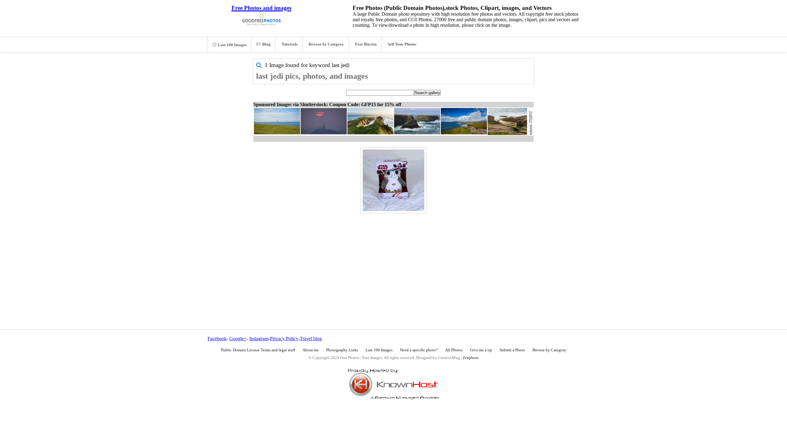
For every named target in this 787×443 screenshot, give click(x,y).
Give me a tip (481, 350)
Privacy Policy (284, 338)
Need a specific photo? (419, 350)
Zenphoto (471, 358)
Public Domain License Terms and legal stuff (258, 350)
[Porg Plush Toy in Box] (393, 180)
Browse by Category (326, 44)
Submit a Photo (512, 350)
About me (311, 350)
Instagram (258, 338)
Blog (266, 44)
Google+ (238, 338)
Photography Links (342, 350)
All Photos (454, 350)
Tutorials (290, 44)
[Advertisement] (393, 258)
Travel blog (311, 338)
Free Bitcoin (366, 44)
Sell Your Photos (402, 44)
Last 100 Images (232, 45)
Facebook (217, 338)
